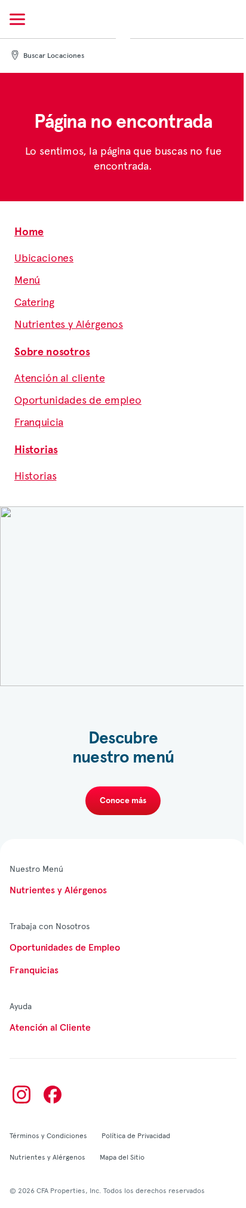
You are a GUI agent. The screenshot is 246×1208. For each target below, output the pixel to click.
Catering (34, 301)
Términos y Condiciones (48, 1135)
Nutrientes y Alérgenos (68, 323)
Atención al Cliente (50, 1027)
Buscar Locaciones (53, 56)
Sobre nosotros (52, 352)
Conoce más (123, 801)
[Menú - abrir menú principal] (17, 19)
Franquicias (34, 970)
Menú (27, 279)
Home (29, 232)
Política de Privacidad (136, 1135)
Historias (35, 450)
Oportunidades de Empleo (65, 947)
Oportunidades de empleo (78, 399)
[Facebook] (52, 1094)
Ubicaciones (43, 257)
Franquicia (38, 421)
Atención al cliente (59, 377)
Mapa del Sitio (122, 1156)
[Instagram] (21, 1094)
